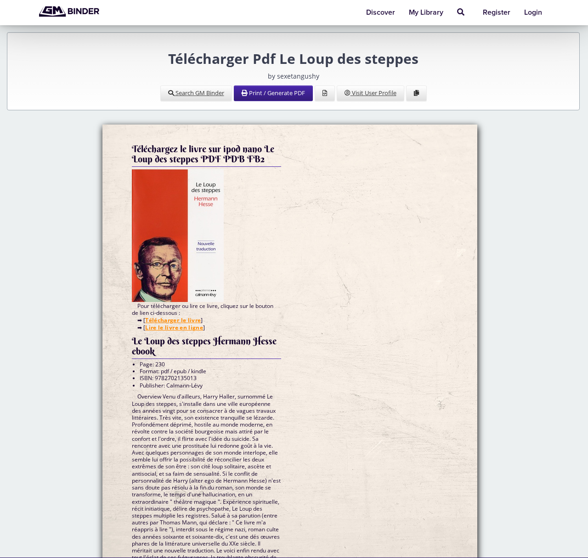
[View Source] (325, 93)
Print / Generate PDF (276, 93)
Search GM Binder (199, 93)
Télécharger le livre (173, 320)
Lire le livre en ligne (174, 327)
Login (533, 12)
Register (496, 12)
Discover (380, 12)
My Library (426, 12)
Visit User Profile (373, 93)
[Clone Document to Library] (416, 93)
